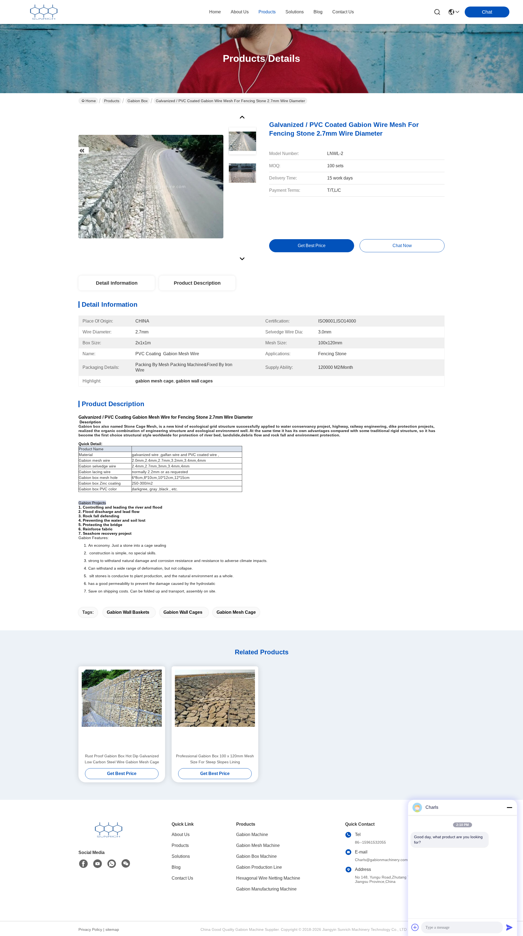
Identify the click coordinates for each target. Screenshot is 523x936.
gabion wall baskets (128, 612)
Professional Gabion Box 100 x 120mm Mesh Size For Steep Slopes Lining (215, 759)
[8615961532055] (112, 864)
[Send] (509, 927)
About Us (181, 834)
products (267, 12)
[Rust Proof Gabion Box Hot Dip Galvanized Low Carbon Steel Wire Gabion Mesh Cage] (122, 710)
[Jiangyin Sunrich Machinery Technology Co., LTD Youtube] (97, 864)
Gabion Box (137, 101)
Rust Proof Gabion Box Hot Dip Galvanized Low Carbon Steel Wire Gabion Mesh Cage (122, 759)
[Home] (108, 836)
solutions (294, 12)
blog (318, 12)
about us (240, 12)
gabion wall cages (182, 612)
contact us (343, 12)
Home (215, 12)
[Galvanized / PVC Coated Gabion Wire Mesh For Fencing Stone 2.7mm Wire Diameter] (150, 186)
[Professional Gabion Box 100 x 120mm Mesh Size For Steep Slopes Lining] (215, 710)
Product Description (197, 283)
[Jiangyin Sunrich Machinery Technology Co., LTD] (44, 12)
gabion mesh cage (236, 612)
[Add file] (415, 927)
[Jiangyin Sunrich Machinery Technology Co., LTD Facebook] (83, 864)
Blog (176, 867)
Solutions (181, 856)
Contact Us (182, 878)
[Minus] (509, 807)
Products (111, 101)
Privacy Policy (90, 929)
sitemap (112, 929)
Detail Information (117, 283)
